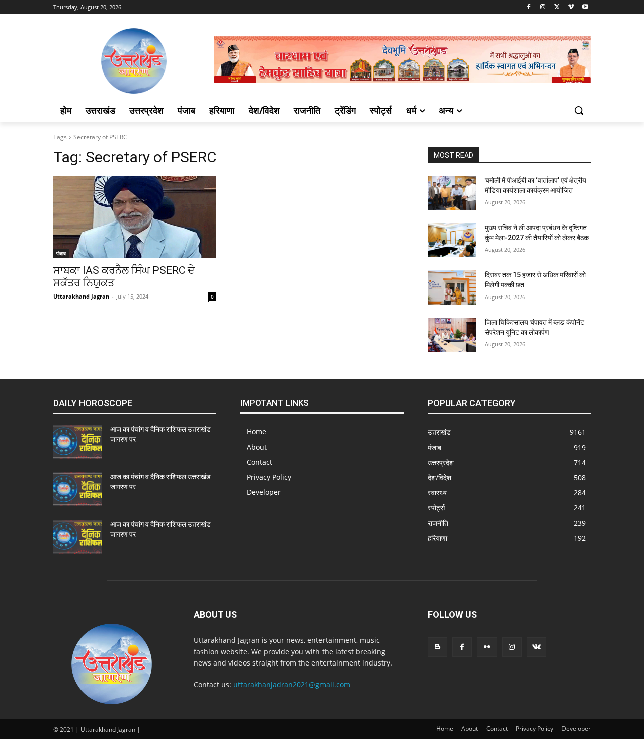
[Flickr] (487, 647)
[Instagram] (543, 7)
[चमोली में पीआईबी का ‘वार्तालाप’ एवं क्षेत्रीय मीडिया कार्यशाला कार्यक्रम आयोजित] (452, 193)
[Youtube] (585, 7)
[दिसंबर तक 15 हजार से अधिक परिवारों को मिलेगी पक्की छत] (452, 287)
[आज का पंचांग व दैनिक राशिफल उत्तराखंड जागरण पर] (77, 442)
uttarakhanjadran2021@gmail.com (291, 684)
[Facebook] (529, 7)
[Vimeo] (571, 7)
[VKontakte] (536, 647)
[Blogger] (437, 647)
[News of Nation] (133, 61)
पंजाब (61, 253)
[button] (579, 110)
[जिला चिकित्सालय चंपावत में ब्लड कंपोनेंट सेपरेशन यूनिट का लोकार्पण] (452, 335)
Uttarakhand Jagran (81, 296)
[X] (557, 7)
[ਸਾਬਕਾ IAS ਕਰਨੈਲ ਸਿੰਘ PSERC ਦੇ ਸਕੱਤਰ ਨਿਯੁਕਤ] (134, 217)
